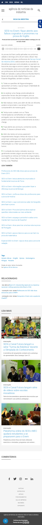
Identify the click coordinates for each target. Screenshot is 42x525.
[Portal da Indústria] (2, 2)
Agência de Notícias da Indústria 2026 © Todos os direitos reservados (21, 516)
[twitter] (15, 479)
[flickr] (26, 479)
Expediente (21, 505)
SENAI (16, 2)
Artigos (21, 494)
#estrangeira (30, 258)
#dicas (9, 258)
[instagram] (20, 479)
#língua (4, 260)
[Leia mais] (21, 328)
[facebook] (9, 479)
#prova (21, 258)
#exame (11, 260)
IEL (22, 2)
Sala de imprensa (21, 500)
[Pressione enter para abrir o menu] (2, 10)
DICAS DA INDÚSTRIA (21, 19)
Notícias (21, 488)
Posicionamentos (21, 497)
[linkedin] (32, 479)
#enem (3, 258)
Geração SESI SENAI (9, 290)
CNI (6, 2)
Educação (7, 341)
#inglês (15, 258)
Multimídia (21, 502)
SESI (11, 2)
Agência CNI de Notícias (10, 267)
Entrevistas (21, 491)
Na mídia (5, 285)
